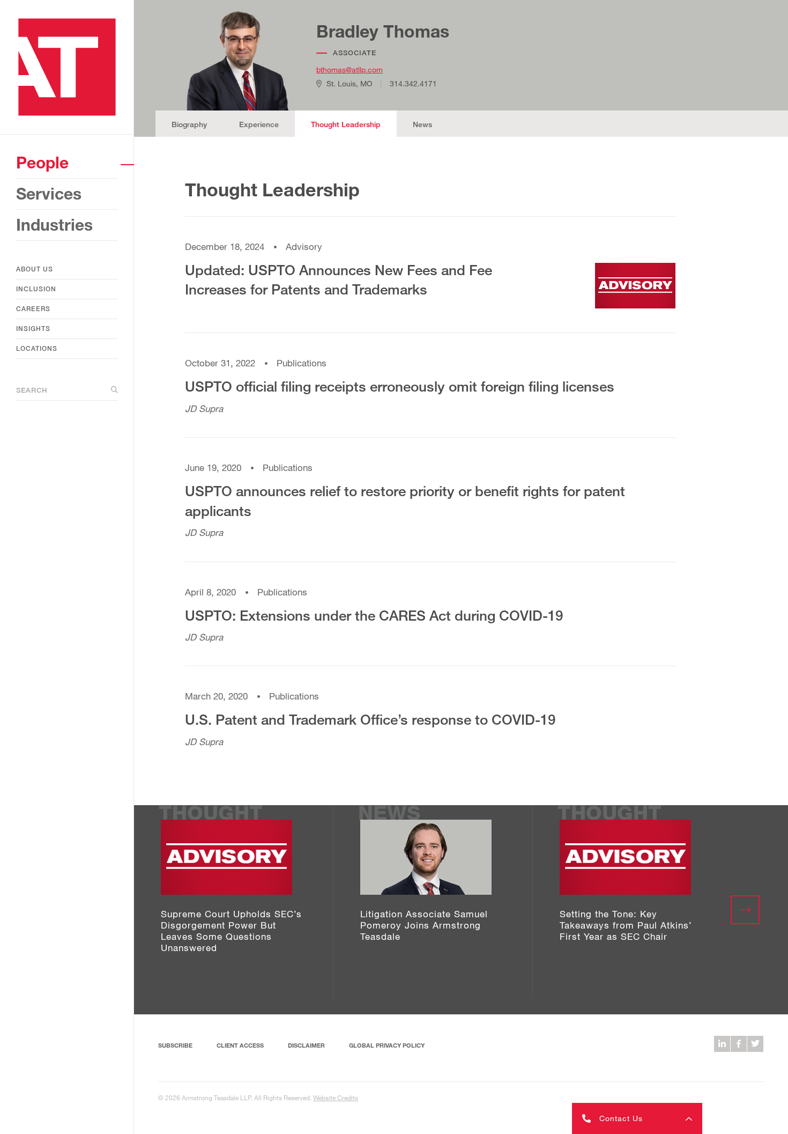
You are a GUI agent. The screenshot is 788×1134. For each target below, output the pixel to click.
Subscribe (175, 1045)
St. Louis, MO (349, 83)
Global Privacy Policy (387, 1045)
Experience (259, 124)
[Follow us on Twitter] (755, 1044)
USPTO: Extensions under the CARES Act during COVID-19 (374, 615)
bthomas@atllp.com (349, 69)
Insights (33, 329)
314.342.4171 (413, 83)
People (42, 162)
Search (31, 390)
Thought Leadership (346, 124)
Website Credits (335, 1097)
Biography (189, 124)
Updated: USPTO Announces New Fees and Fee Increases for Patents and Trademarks (338, 279)
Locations (36, 348)
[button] (637, 1118)
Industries (54, 224)
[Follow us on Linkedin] (722, 1044)
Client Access (240, 1045)
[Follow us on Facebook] (739, 1044)
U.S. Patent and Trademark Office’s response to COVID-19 (370, 719)
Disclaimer (306, 1045)
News (422, 124)
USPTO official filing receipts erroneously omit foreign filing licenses (399, 386)
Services (48, 193)
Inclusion (36, 289)
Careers (33, 309)
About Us (34, 269)
